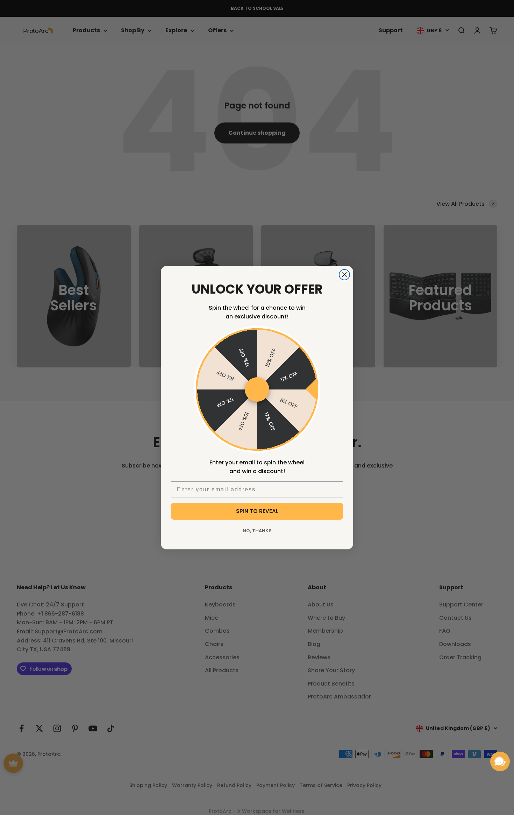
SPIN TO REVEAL (257, 511)
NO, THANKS (257, 530)
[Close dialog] (344, 274)
